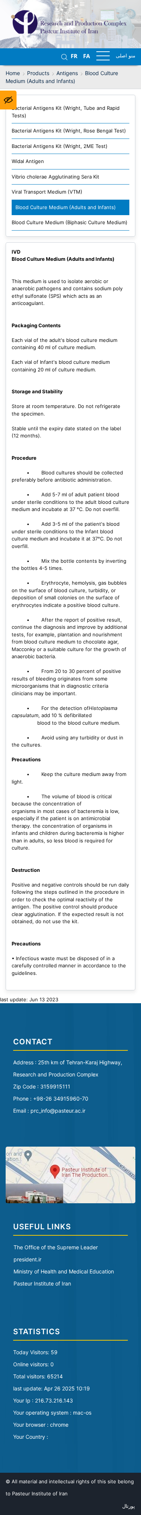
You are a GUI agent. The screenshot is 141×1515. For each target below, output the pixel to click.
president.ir (27, 1259)
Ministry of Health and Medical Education (64, 1271)
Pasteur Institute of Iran (42, 1283)
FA (86, 56)
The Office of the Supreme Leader (56, 1247)
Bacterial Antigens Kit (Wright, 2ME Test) (60, 146)
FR (74, 56)
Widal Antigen (28, 161)
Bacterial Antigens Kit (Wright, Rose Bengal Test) (69, 131)
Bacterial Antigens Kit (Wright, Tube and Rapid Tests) (66, 112)
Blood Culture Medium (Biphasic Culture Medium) (69, 222)
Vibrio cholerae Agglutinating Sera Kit (55, 177)
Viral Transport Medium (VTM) (47, 192)
